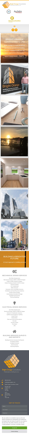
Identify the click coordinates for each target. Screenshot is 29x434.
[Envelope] (16, 30)
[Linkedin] (13, 30)
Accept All (14, 427)
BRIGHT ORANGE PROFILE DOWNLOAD (14, 56)
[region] (14, 424)
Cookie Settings (14, 431)
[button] (14, 26)
